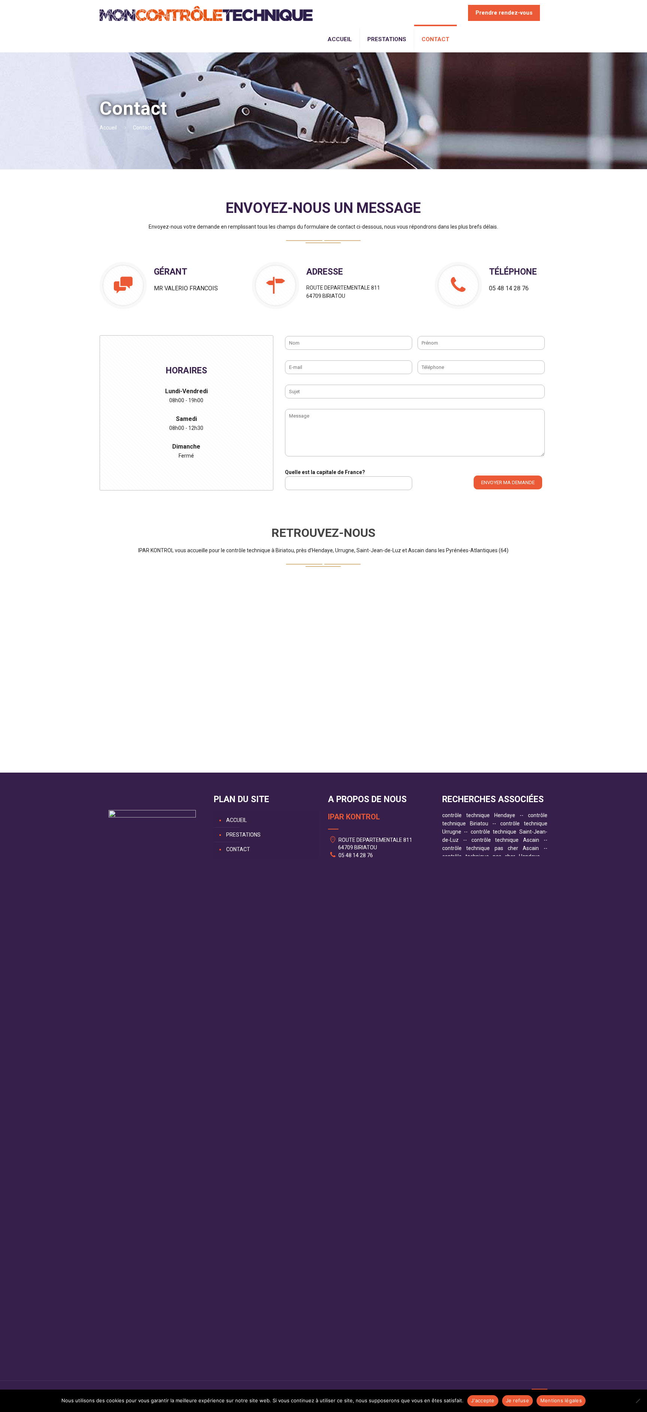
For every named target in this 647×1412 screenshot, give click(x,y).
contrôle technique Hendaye (478, 815)
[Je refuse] (637, 1401)
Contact (238, 849)
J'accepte (482, 1400)
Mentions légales (561, 1400)
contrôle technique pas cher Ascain (490, 848)
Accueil (108, 128)
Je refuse (517, 1400)
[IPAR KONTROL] (206, 13)
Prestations (243, 835)
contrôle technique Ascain (505, 840)
